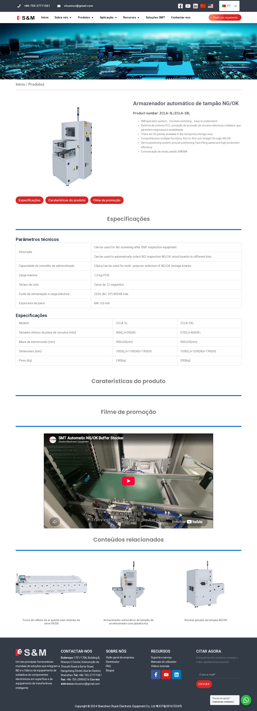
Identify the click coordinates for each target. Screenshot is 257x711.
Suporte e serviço (161, 657)
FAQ (108, 666)
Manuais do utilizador (163, 661)
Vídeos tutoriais (160, 666)
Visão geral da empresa (120, 657)
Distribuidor (112, 661)
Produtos (36, 84)
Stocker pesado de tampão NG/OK (205, 620)
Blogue (110, 670)
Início (20, 84)
